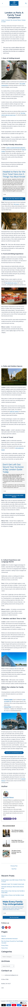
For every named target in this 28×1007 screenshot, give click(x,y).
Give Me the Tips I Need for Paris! (14, 198)
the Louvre (16, 204)
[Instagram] (9, 927)
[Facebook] (3, 927)
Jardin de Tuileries (14, 411)
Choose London (8, 699)
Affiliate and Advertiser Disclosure (9, 938)
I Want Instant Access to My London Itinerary (14, 496)
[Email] (13, 819)
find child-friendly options (11, 283)
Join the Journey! (14, 917)
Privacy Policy (4, 945)
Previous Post (14, 865)
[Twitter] (6, 927)
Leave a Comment (5, 20)
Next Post (14, 868)
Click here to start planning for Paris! (14, 752)
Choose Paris (7, 707)
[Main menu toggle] (2, 3)
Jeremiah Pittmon (8, 797)
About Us (3, 936)
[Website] (15, 819)
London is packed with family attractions (15, 147)
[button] (26, 3)
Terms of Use (4, 948)
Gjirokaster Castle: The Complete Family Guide (12, 884)
